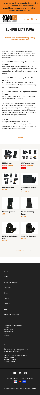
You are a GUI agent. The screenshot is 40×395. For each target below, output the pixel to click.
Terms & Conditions (27, 378)
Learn (6, 309)
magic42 (33, 388)
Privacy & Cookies (12, 378)
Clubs (6, 277)
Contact (7, 304)
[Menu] (36, 18)
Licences (7, 288)
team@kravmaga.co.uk (12, 8)
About (6, 271)
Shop (6, 293)
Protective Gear (10, 37)
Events (6, 298)
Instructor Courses (11, 282)
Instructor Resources (11, 314)
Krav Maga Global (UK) (16, 388)
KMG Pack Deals (24, 39)
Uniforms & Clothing (22, 37)
